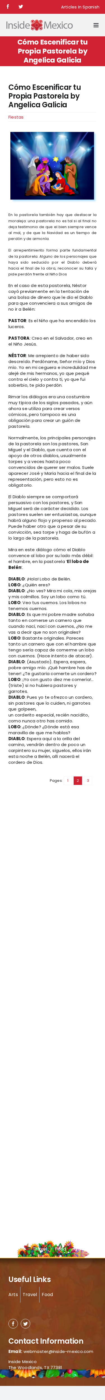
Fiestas (16, 117)
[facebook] (13, 1323)
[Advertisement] (30, 894)
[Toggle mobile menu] (96, 25)
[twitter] (25, 1323)
